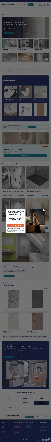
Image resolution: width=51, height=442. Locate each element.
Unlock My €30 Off (16, 225)
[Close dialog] (44, 210)
